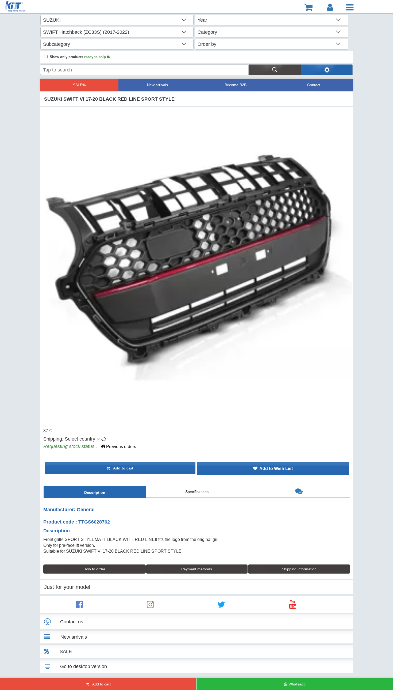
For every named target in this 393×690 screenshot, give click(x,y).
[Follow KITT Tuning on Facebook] (79, 606)
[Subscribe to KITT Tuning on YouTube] (292, 606)
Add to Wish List (275, 468)
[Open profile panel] (330, 7)
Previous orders (120, 446)
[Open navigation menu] (350, 7)
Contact (313, 85)
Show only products (78, 57)
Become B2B (235, 85)
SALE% (79, 85)
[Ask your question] (299, 492)
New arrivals (157, 85)
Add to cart (121, 468)
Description (94, 492)
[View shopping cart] (308, 7)
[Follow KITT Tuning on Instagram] (150, 606)
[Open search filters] (327, 70)
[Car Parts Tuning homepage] (33, 7)
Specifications (197, 492)
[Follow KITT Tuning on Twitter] (221, 606)
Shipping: (69, 439)
